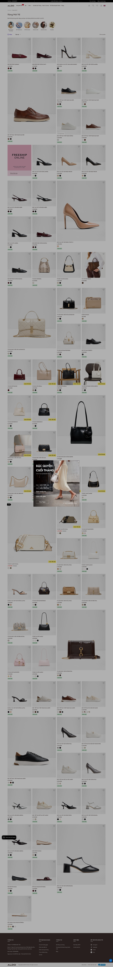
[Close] (78, 461)
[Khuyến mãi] (56, 483)
